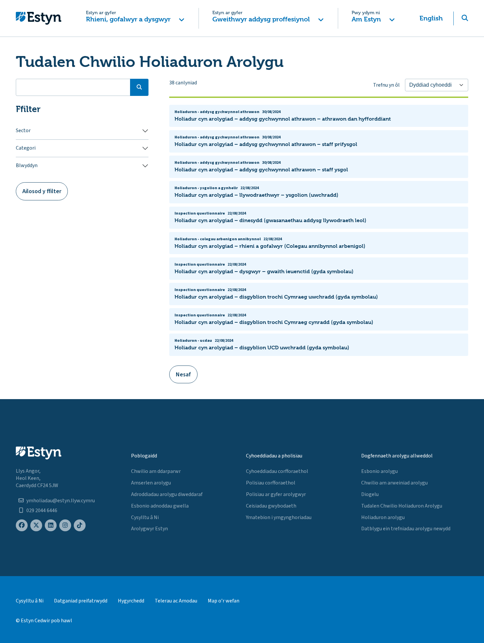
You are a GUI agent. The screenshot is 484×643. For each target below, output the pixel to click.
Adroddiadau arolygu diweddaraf (166, 494)
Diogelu (370, 494)
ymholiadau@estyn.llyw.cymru (60, 500)
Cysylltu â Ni (145, 517)
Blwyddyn (27, 165)
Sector (23, 130)
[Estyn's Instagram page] (65, 525)
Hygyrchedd (131, 600)
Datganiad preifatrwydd (80, 600)
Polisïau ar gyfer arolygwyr (276, 494)
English (431, 18)
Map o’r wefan (223, 600)
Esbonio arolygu (379, 471)
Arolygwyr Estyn (149, 528)
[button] (135, 18)
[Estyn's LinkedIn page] (50, 525)
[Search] (139, 87)
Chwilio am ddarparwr (156, 471)
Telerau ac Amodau (176, 600)
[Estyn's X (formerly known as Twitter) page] (36, 525)
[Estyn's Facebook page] (22, 525)
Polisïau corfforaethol (270, 482)
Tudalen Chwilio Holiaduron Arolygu (401, 506)
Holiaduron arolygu (383, 517)
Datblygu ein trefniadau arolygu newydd (405, 528)
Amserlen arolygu (151, 482)
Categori (26, 148)
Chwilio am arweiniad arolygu (394, 482)
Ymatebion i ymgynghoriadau (278, 517)
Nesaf (183, 374)
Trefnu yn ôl (386, 85)
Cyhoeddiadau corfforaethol (277, 471)
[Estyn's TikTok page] (79, 525)
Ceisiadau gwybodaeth (271, 506)
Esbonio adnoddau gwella (160, 506)
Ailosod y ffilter (41, 191)
